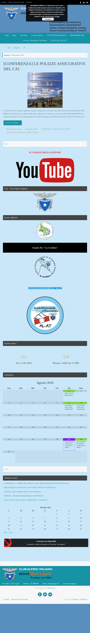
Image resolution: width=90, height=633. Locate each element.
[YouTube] (84, 2)
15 (57, 521)
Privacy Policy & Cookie (16, 2)
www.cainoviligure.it (70, 584)
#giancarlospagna (33, 132)
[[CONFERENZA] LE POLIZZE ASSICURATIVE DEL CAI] (45, 90)
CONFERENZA (46, 129)
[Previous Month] (9, 383)
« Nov (5, 532)
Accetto (48, 19)
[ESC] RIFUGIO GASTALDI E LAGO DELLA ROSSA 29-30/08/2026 (30, 487)
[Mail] (87, 2)
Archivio (29, 2)
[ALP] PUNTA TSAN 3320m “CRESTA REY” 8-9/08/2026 (25, 500)
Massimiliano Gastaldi (13, 129)
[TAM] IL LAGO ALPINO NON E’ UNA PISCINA (22, 492)
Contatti (3, 2)
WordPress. (84, 599)
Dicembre (17, 48)
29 (57, 529)
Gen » (11, 532)
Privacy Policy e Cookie (52, 16)
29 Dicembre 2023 (31, 129)
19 (21, 525)
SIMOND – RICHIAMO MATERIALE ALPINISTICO (23, 496)
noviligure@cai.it (53, 584)
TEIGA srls (51, 588)
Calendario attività (73, 24)
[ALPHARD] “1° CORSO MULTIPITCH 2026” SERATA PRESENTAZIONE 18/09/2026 (36, 483)
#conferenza (22, 132)
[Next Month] (81, 383)
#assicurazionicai (11, 132)
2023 (9, 48)
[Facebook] (80, 2)
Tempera (75, 599)
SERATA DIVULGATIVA (62, 129)
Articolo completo (11, 123)
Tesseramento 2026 (57, 24)
